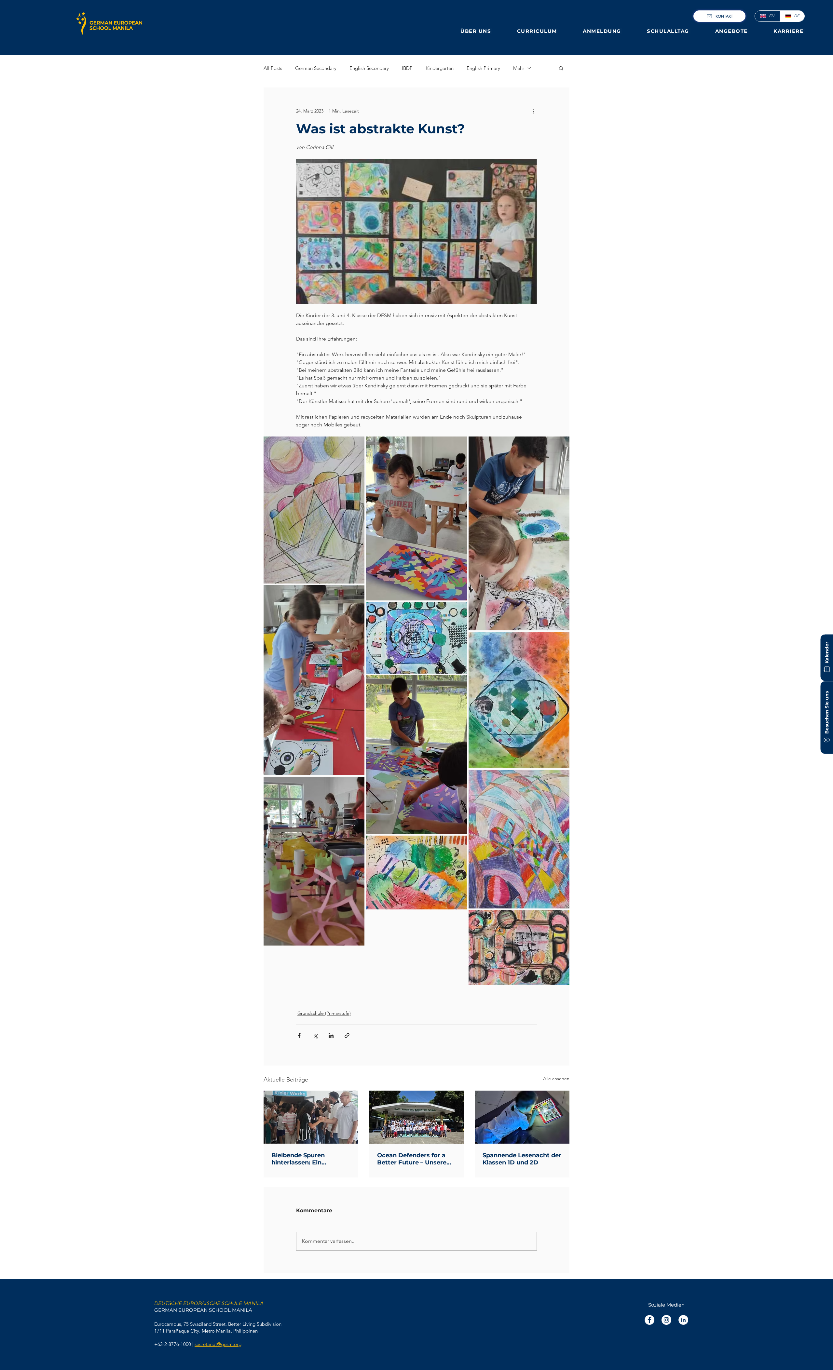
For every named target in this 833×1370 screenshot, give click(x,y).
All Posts (273, 68)
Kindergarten (440, 68)
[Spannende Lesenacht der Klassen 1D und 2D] (522, 1117)
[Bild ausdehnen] (314, 510)
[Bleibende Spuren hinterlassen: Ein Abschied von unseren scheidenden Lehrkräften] (311, 1117)
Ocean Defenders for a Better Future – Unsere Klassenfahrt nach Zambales (411, 1159)
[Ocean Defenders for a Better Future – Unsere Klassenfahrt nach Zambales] (416, 1117)
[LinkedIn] (683, 1320)
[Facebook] (649, 1320)
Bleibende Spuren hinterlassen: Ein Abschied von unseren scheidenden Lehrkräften (309, 1159)
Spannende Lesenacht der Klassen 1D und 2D (522, 1159)
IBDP (407, 68)
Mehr (518, 68)
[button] (476, 31)
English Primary (483, 68)
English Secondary (369, 68)
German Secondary (315, 68)
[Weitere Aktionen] (533, 111)
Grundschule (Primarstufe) (324, 1013)
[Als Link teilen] (347, 1035)
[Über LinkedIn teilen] (331, 1035)
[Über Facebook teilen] (299, 1035)
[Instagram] (666, 1320)
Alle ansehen (556, 1078)
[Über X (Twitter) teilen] (315, 1035)
